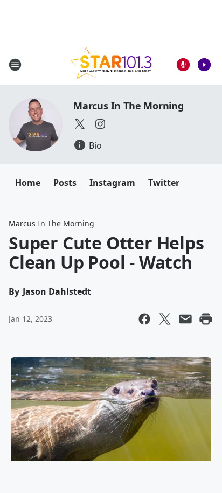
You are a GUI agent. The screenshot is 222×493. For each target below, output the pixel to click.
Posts (65, 183)
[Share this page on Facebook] (144, 319)
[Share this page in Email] (185, 319)
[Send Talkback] (183, 64)
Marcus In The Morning (128, 105)
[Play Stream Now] (204, 64)
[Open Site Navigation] (15, 64)
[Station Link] (111, 64)
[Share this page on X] (164, 319)
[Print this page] (205, 319)
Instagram (112, 183)
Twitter (163, 183)
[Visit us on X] (79, 123)
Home (27, 183)
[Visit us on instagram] (100, 123)
